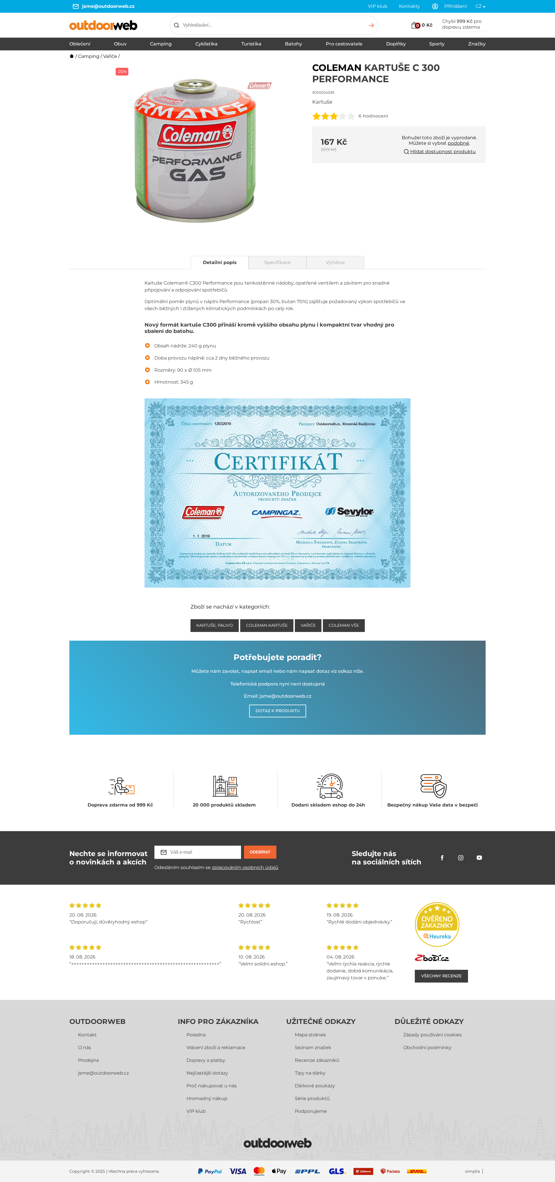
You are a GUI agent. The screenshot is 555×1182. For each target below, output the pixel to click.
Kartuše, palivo (214, 625)
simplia (472, 1171)
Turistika (251, 44)
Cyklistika (206, 44)
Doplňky (396, 44)
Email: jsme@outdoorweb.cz (277, 696)
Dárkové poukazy (315, 1085)
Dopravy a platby (205, 1060)
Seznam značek (313, 1047)
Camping (161, 44)
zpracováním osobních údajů (245, 867)
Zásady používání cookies (432, 1035)
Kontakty (409, 6)
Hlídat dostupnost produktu (443, 151)
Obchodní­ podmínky (427, 1047)
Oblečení (79, 44)
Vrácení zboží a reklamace (215, 1047)
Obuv (120, 44)
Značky (477, 44)
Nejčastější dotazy (207, 1073)
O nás (84, 1047)
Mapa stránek (310, 1035)
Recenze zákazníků (317, 1060)
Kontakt (87, 1035)
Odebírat (260, 852)
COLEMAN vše (344, 625)
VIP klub (377, 6)
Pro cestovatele (344, 44)
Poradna (196, 1035)
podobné (458, 143)
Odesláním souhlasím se (216, 867)
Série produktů (312, 1098)
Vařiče (110, 56)
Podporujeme (311, 1111)
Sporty (437, 44)
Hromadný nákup (206, 1098)
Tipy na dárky (310, 1073)
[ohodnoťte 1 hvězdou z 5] (316, 116)
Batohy (293, 44)
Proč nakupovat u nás (211, 1085)
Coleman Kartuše (267, 625)
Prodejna (88, 1060)
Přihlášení (455, 6)
